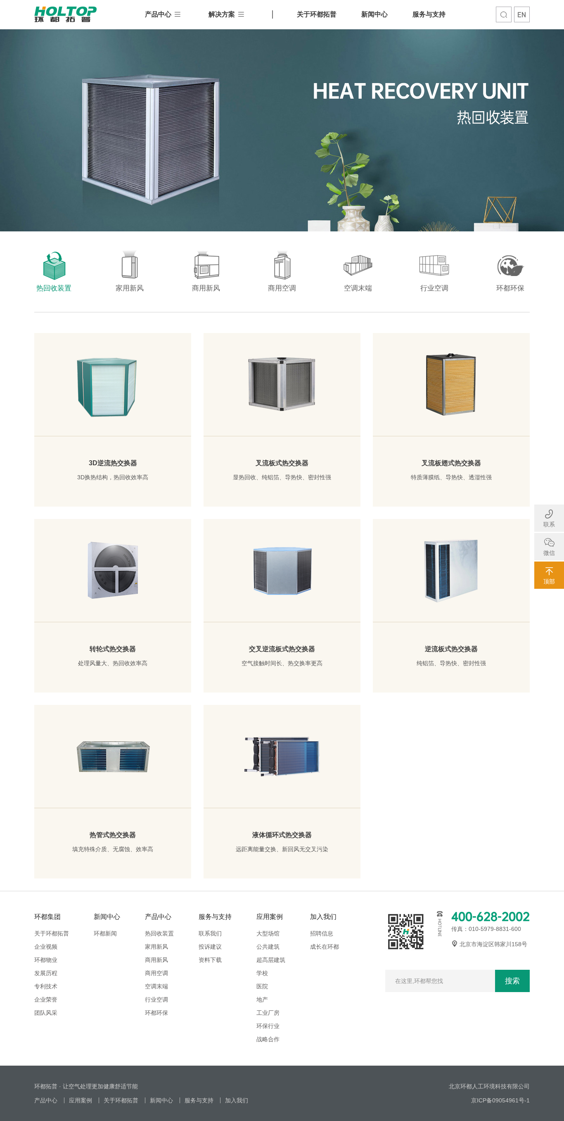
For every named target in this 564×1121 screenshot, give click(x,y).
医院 (262, 986)
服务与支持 (429, 14)
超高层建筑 (270, 960)
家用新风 (156, 946)
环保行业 (268, 1026)
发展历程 (45, 973)
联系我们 (210, 933)
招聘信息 (321, 933)
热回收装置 (159, 933)
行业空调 (156, 999)
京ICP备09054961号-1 (500, 1100)
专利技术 (45, 986)
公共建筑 (268, 946)
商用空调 (156, 973)
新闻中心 (374, 14)
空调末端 (156, 986)
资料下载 (210, 960)
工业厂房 (268, 1012)
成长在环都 (324, 946)
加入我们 (323, 916)
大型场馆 (268, 933)
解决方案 (222, 14)
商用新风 (156, 960)
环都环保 (156, 1012)
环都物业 (45, 960)
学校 (262, 973)
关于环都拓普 (317, 14)
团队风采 (45, 1012)
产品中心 (158, 14)
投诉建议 (210, 946)
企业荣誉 (45, 999)
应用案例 (269, 916)
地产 (262, 999)
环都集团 (47, 916)
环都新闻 (105, 933)
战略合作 (268, 1039)
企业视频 (45, 946)
